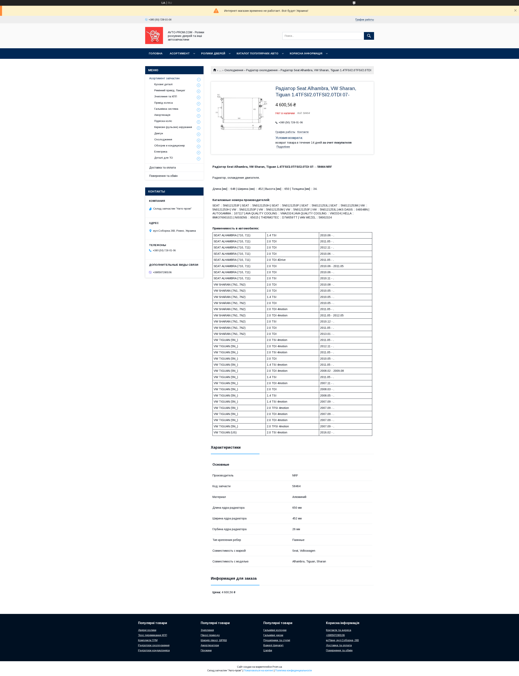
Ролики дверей (213, 53)
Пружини (206, 650)
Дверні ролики (147, 630)
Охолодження (233, 70)
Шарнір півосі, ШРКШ (214, 640)
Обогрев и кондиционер (169, 145)
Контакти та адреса (338, 630)
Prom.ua (277, 666)
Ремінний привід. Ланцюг (169, 90)
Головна (155, 53)
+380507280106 (335, 635)
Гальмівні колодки (274, 630)
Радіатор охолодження (262, 70)
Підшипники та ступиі (276, 640)
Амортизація (162, 114)
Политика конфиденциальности (293, 670)
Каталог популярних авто (257, 53)
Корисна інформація (306, 53)
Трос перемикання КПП (152, 635)
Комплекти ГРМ (148, 640)
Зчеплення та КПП (165, 96)
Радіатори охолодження (153, 645)
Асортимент (180, 53)
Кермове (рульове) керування (173, 127)
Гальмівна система (166, 108)
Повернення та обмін (163, 175)
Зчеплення (207, 630)
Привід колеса (163, 102)
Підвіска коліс (163, 121)
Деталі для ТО (163, 157)
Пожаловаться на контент (258, 670)
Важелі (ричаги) (273, 645)
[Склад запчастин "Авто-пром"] (154, 43)
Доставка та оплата (162, 167)
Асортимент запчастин (164, 78)
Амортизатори (210, 645)
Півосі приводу (210, 635)
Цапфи (267, 650)
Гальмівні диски (273, 635)
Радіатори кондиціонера (154, 650)
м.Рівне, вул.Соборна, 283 (342, 640)
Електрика (160, 151)
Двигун (158, 133)
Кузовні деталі (163, 84)
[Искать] (369, 36)
